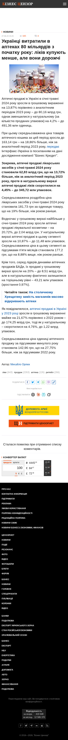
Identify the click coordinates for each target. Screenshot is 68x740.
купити (16, 462)
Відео (5, 559)
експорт (6, 646)
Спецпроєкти (9, 594)
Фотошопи (8, 564)
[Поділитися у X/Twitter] (33, 381)
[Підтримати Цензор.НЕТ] (34, 423)
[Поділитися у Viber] (49, 381)
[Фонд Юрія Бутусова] (34, 410)
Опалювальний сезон (14, 635)
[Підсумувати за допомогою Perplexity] (44, 394)
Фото (4, 554)
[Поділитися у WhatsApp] (43, 381)
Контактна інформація (14, 494)
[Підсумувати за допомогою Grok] (49, 394)
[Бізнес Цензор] (17, 5)
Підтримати (8, 499)
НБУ (4, 650)
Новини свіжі (9, 523)
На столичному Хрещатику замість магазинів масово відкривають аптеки (34, 296)
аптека (38, 372)
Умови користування (14, 508)
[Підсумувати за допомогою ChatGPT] (33, 394)
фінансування (10, 684)
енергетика (8, 655)
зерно (5, 679)
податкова (8, 689)
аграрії (5, 665)
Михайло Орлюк (20, 364)
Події (4, 545)
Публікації (7, 599)
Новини (8, 32)
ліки (7, 372)
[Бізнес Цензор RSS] (47, 726)
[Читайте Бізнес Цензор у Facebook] (21, 726)
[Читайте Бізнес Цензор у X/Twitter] (26, 726)
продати (7, 462)
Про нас (6, 489)
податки (6, 660)
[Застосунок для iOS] (42, 726)
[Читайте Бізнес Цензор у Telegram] (31, 726)
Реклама (6, 503)
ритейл (53, 372)
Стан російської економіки (17, 630)
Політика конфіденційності (17, 513)
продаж (22, 372)
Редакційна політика (13, 518)
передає (53, 146)
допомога (7, 670)
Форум (5, 573)
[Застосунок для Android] (37, 726)
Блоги (5, 569)
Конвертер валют (14, 457)
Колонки (6, 603)
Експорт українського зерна (18, 625)
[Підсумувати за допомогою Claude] (38, 394)
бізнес (5, 641)
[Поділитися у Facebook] (27, 381)
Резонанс (7, 549)
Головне (6, 589)
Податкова (8, 621)
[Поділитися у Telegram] (38, 381)
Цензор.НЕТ (8, 535)
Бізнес (5, 579)
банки (5, 616)
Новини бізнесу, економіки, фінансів (22, 528)
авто (4, 674)
